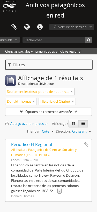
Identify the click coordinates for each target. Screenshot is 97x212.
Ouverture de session (70, 27)
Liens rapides (39, 27)
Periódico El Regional (31, 144)
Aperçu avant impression (29, 123)
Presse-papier (14, 27)
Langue (26, 27)
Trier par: (33, 131)
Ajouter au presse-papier (86, 144)
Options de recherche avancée (48, 111)
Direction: (63, 131)
